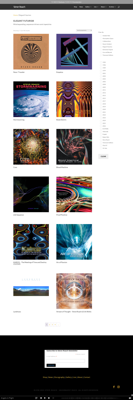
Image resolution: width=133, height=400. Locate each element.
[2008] (101, 84)
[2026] (101, 126)
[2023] (101, 117)
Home (15, 15)
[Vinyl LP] (101, 145)
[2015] (101, 98)
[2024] (101, 120)
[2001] (101, 73)
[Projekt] (101, 134)
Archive (111, 7)
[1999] (101, 70)
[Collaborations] (101, 41)
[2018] (101, 104)
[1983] (101, 62)
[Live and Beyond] (101, 52)
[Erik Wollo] (101, 129)
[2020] (101, 109)
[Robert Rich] (101, 137)
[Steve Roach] (101, 140)
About (103, 7)
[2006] (101, 81)
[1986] (101, 65)
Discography (59, 377)
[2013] (101, 95)
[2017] (101, 101)
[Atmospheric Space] (101, 38)
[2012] (101, 92)
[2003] (101, 79)
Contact (87, 377)
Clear (103, 156)
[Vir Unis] (101, 148)
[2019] (101, 106)
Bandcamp (62, 2)
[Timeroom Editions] (101, 55)
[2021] (101, 112)
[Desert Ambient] (101, 44)
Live (95, 7)
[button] (36, 398)
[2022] (101, 115)
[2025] (101, 123)
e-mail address (52, 356)
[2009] (101, 87)
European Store (77, 2)
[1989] (101, 68)
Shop (75, 7)
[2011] (101, 90)
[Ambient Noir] (101, 35)
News (81, 7)
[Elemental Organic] (101, 49)
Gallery (87, 7)
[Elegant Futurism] (101, 47)
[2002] (101, 76)
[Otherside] (101, 131)
